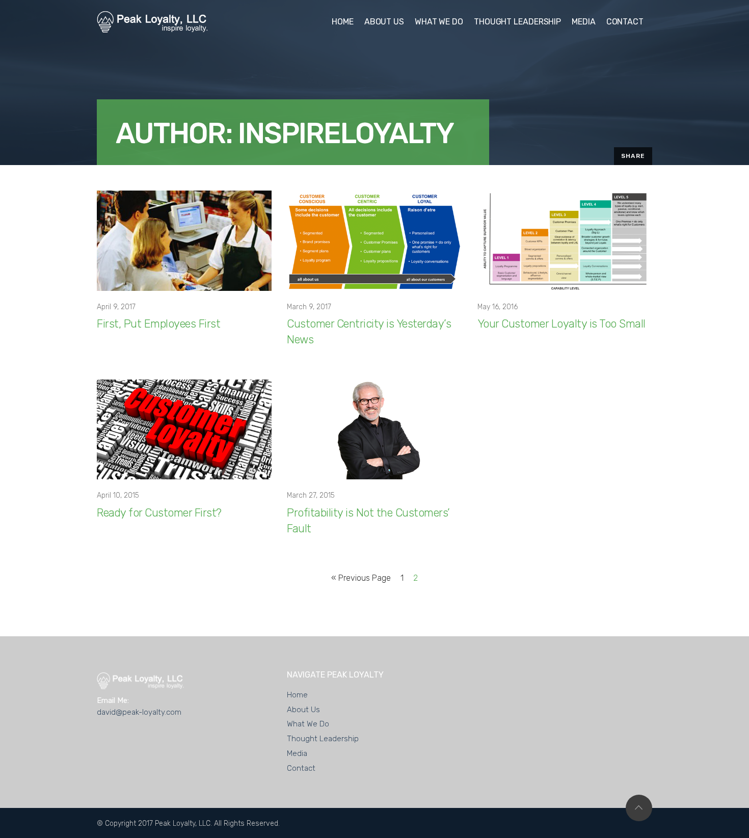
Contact (301, 768)
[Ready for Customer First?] (184, 429)
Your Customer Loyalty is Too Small (561, 324)
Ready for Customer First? (159, 513)
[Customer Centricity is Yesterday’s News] (374, 240)
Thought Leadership (323, 738)
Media (297, 753)
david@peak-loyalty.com (139, 712)
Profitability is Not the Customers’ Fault (368, 520)
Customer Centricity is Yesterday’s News (369, 331)
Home (297, 694)
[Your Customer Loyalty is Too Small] (564, 240)
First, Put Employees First (158, 324)
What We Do (308, 723)
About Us (303, 709)
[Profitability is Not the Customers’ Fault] (374, 429)
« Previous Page (361, 578)
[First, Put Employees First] (184, 240)
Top (639, 808)
